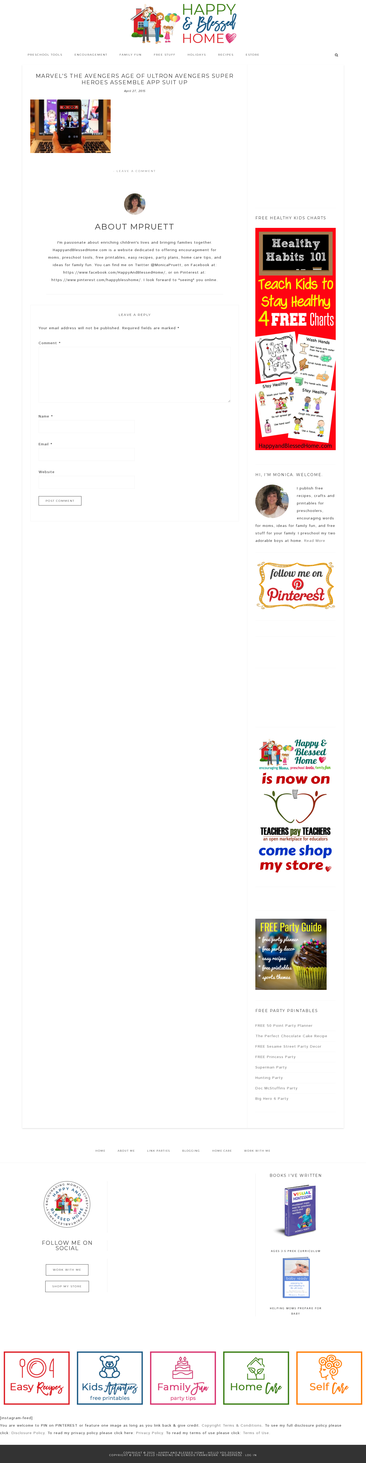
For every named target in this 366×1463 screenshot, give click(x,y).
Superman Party (271, 1067)
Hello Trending (159, 1455)
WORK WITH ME (67, 1269)
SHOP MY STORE (67, 1286)
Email (45, 444)
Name (46, 416)
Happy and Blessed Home (183, 24)
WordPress (232, 1455)
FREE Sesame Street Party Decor (288, 1046)
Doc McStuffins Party (276, 1088)
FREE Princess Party (275, 1057)
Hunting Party (269, 1078)
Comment (50, 343)
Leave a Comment (136, 171)
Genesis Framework (199, 1455)
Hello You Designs (225, 1452)
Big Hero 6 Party (272, 1098)
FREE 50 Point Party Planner (284, 1025)
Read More (314, 540)
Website (47, 472)
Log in (251, 1455)
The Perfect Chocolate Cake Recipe (291, 1036)
